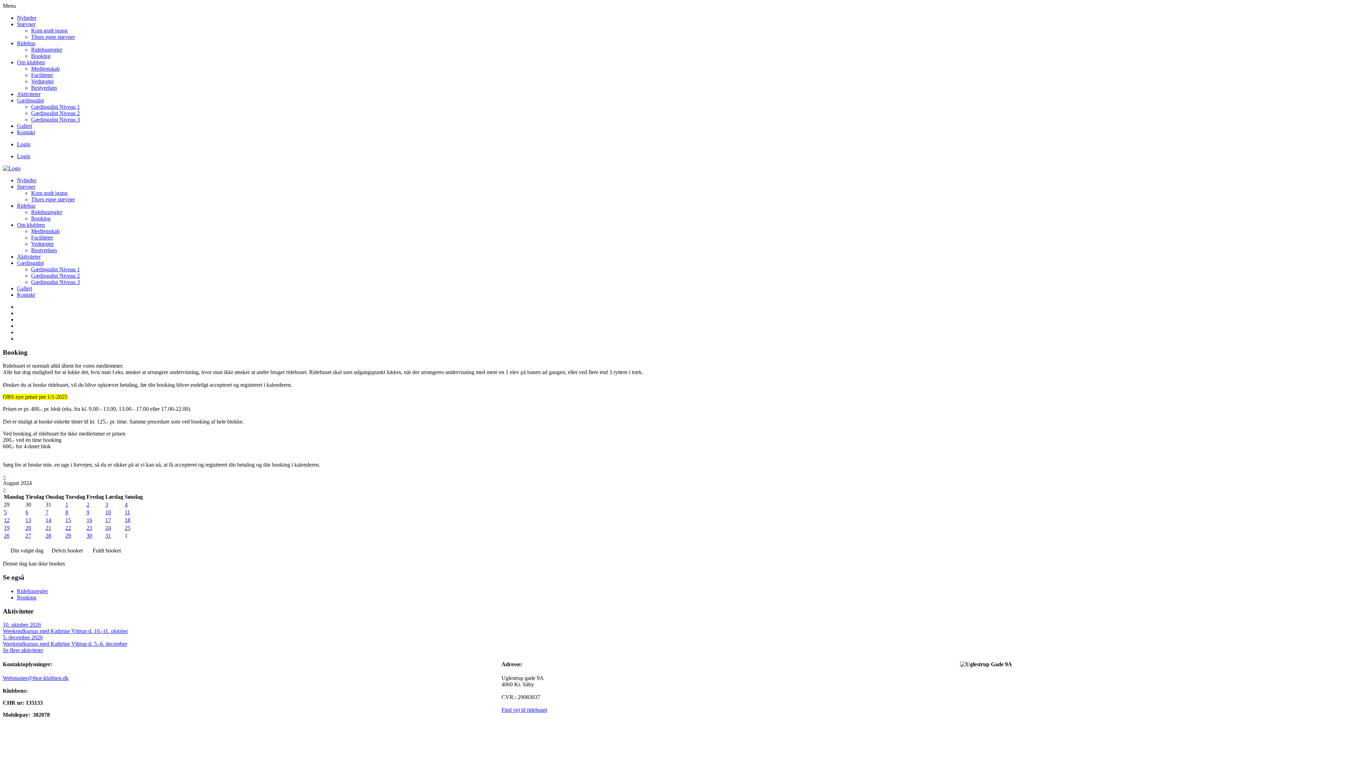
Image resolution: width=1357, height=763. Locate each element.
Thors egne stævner (53, 37)
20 (28, 528)
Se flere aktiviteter (23, 650)
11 (127, 512)
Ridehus (26, 43)
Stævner (26, 24)
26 (7, 536)
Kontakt (26, 132)
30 (89, 536)
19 (7, 528)
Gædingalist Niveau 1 (55, 107)
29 (68, 536)
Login (23, 144)
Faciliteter (42, 75)
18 (127, 520)
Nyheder (26, 18)
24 (108, 528)
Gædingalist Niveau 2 (55, 113)
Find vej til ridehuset (524, 710)
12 (7, 520)
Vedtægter (42, 81)
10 (108, 512)
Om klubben (31, 62)
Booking (41, 56)
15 (68, 520)
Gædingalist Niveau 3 (55, 120)
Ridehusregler (46, 50)
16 (89, 520)
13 (28, 520)
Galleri (24, 126)
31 (108, 536)
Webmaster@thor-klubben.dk (36, 678)
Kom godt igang (49, 31)
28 (48, 536)
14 (48, 520)
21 (48, 528)
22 (68, 528)
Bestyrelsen (44, 88)
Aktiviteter (29, 94)
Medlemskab (45, 69)
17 (108, 520)
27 (28, 536)
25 (127, 528)
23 (89, 528)
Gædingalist (30, 100)
